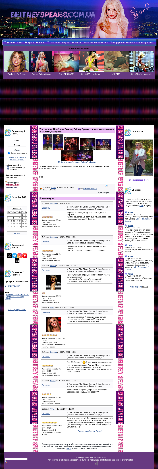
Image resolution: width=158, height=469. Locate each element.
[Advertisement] (79, 102)
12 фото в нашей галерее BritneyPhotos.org (77, 162)
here (141, 206)
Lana (130, 245)
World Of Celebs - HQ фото (17, 294)
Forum (42, 42)
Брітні (31, 42)
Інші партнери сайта (17, 310)
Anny (52, 409)
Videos (78, 42)
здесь (68, 448)
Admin (53, 188)
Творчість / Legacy (60, 42)
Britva (52, 308)
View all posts (136, 287)
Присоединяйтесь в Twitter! (90, 431)
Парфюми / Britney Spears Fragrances (133, 42)
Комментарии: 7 (90, 189)
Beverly (53, 380)
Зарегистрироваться (17, 157)
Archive (17, 233)
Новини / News (15, 42)
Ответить (46, 208)
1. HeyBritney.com (12, 286)
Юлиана (53, 203)
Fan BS (53, 266)
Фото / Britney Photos (97, 42)
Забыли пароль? (17, 159)
